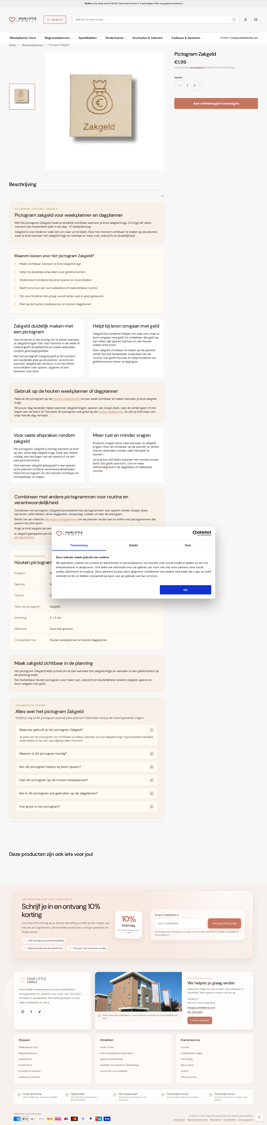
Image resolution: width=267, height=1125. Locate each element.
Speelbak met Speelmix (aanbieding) (119, 1065)
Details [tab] (133, 545)
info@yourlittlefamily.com (244, 37)
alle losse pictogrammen (61, 519)
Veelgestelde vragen (191, 1053)
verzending (196, 67)
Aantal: (178, 77)
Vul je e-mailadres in (167, 914)
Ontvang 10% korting (224, 923)
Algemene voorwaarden (197, 1119)
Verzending (187, 1059)
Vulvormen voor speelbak (114, 1071)
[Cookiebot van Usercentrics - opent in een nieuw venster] (195, 533)
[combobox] (155, 20)
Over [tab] (188, 545)
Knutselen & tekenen (30, 1071)
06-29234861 (195, 1012)
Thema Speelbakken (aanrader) (116, 1053)
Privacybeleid (179, 1119)
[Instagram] (22, 1011)
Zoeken (185, 1071)
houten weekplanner (66, 399)
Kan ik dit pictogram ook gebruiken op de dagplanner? (58, 793)
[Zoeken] (234, 20)
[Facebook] (31, 1011)
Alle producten (189, 1077)
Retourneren (187, 1065)
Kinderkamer (25, 1065)
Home (12, 45)
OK (185, 589)
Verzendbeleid (229, 1119)
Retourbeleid (215, 1119)
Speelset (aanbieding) (111, 1059)
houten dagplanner (110, 412)
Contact (185, 1047)
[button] (246, 20)
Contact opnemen (199, 1020)
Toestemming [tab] (79, 545)
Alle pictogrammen (32, 45)
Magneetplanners (28, 1053)
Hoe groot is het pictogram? (39, 806)
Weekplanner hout (28, 1047)
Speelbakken (25, 1059)
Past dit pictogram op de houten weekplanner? (53, 780)
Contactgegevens (245, 1119)
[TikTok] (39, 1011)
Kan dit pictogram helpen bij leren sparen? (50, 767)
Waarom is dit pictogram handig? (43, 754)
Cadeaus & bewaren (29, 1077)
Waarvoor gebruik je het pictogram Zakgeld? (51, 730)
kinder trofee (107, 1047)
